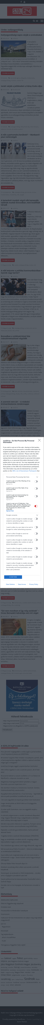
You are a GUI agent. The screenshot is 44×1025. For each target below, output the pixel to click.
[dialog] (22, 512)
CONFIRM (13, 577)
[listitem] (22, 477)
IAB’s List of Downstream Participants (24, 471)
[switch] (36, 481)
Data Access (22, 584)
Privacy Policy (33, 584)
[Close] (40, 441)
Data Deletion (10, 584)
